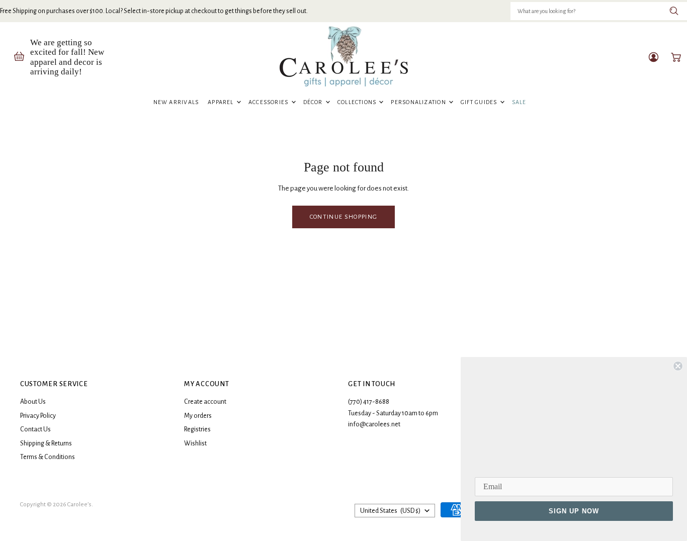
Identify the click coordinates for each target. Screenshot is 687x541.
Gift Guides (480, 102)
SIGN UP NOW (574, 511)
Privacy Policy (38, 415)
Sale (519, 102)
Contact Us (35, 429)
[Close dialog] (678, 366)
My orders (198, 415)
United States (390, 510)
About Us (33, 401)
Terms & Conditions (47, 457)
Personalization (419, 102)
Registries (197, 429)
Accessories (269, 102)
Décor (313, 102)
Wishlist (195, 443)
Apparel (221, 102)
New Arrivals (176, 102)
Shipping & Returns (46, 443)
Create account (205, 401)
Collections (357, 102)
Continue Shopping (343, 216)
